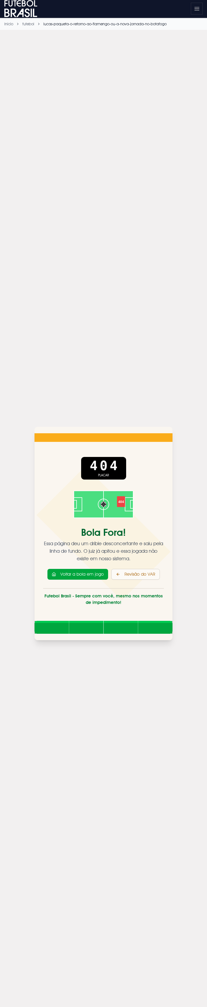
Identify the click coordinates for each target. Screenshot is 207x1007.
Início (8, 24)
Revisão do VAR (140, 574)
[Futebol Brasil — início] (22, 8)
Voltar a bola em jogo (82, 574)
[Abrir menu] (197, 9)
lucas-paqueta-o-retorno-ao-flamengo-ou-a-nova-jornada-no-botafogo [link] (105, 24)
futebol (28, 24)
